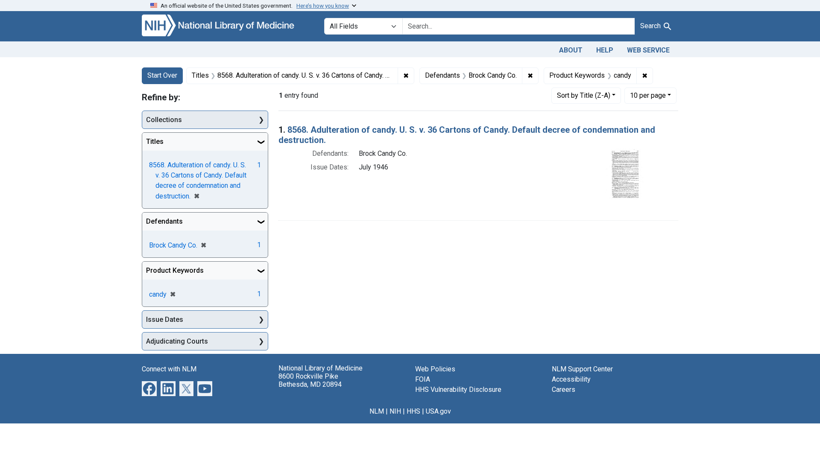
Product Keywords (175, 270)
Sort (583, 95)
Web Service (648, 50)
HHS (413, 411)
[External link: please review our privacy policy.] (149, 388)
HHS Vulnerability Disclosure (458, 389)
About (571, 50)
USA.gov (438, 411)
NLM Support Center (582, 369)
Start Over (162, 75)
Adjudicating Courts (177, 341)
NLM (376, 411)
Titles (155, 141)
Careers (563, 389)
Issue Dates (164, 319)
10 (648, 95)
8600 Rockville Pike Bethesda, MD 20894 (310, 380)
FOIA (422, 379)
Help (604, 50)
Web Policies (435, 369)
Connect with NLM (169, 369)
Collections (164, 120)
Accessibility (571, 379)
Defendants (164, 221)
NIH (395, 411)
